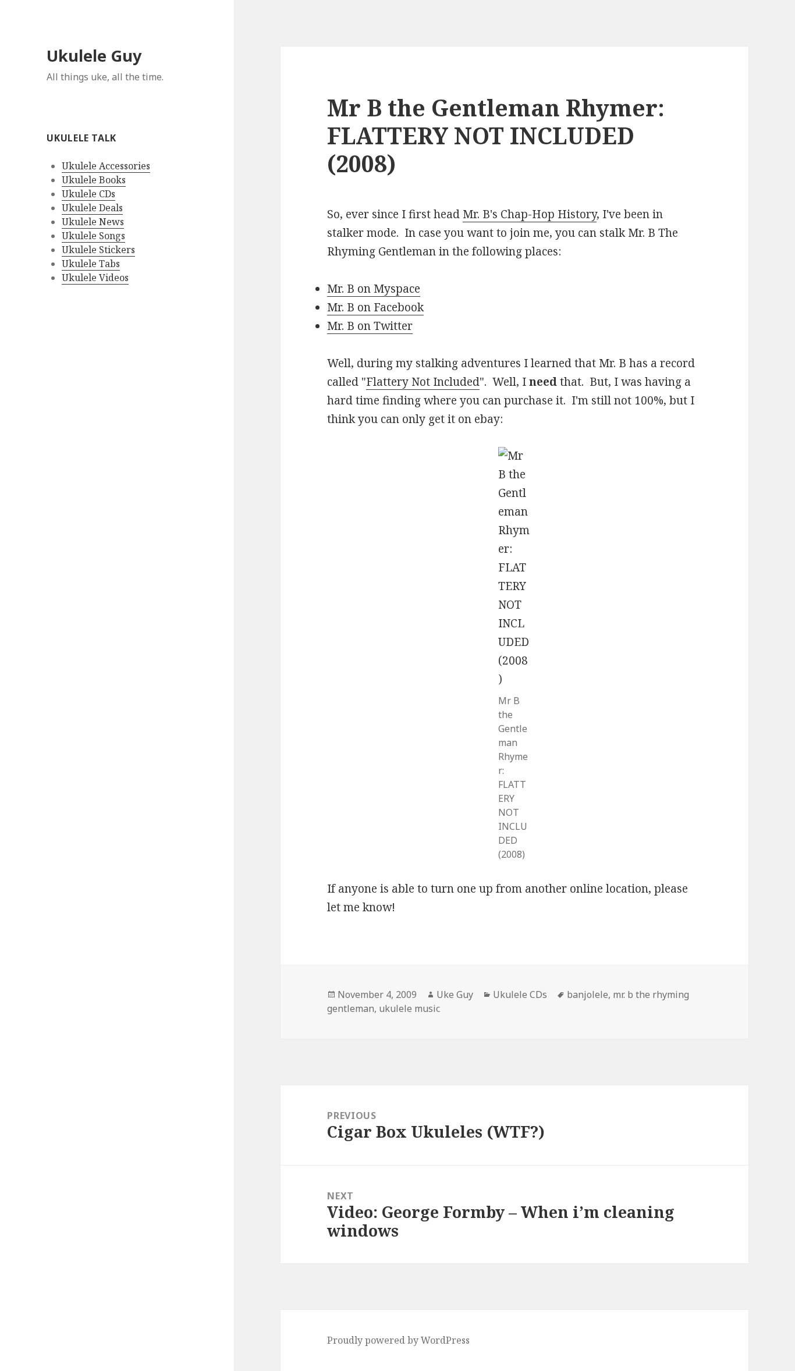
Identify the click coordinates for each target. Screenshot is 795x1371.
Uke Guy (454, 994)
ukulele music (409, 1008)
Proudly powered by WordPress (398, 1340)
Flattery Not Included (423, 381)
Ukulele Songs (93, 235)
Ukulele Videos (95, 277)
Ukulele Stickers (98, 249)
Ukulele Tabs (91, 263)
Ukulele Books (94, 179)
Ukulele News (93, 221)
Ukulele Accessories (106, 165)
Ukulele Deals (92, 207)
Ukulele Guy (94, 55)
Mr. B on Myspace (373, 288)
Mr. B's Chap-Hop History (530, 214)
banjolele (587, 994)
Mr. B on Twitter (370, 325)
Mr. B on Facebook (375, 307)
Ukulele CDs (88, 193)
